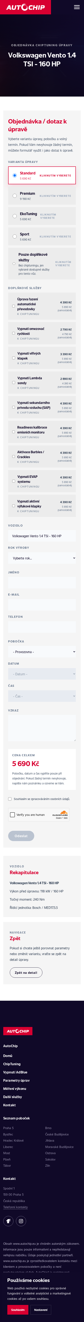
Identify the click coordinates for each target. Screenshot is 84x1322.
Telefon (15, 617)
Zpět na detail (26, 972)
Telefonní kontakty (15, 1207)
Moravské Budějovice (59, 1147)
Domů (7, 1055)
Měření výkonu (14, 1088)
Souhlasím (17, 1310)
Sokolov (50, 1159)
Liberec (8, 1147)
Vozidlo (15, 525)
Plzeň (6, 1159)
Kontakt (9, 1105)
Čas (11, 686)
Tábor (7, 1165)
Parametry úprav (16, 1080)
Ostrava (50, 1153)
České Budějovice (57, 1134)
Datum (13, 663)
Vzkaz (13, 710)
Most (6, 1153)
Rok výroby (18, 548)
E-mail (14, 594)
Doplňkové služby (25, 288)
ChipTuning (12, 1064)
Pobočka (16, 641)
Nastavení (40, 1310)
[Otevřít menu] (77, 7)
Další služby (12, 1097)
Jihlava (49, 1140)
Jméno (13, 572)
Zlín (47, 1165)
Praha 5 (8, 1128)
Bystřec (8, 1134)
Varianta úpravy (23, 162)
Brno (48, 1128)
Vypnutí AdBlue (15, 1072)
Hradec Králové (13, 1140)
